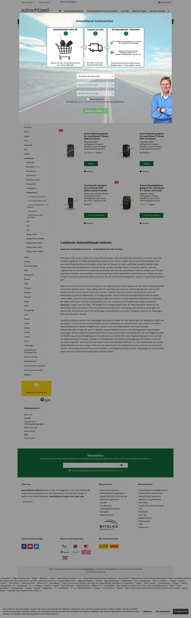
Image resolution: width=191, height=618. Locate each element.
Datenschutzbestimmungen (90, 101)
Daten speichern (96, 99)
